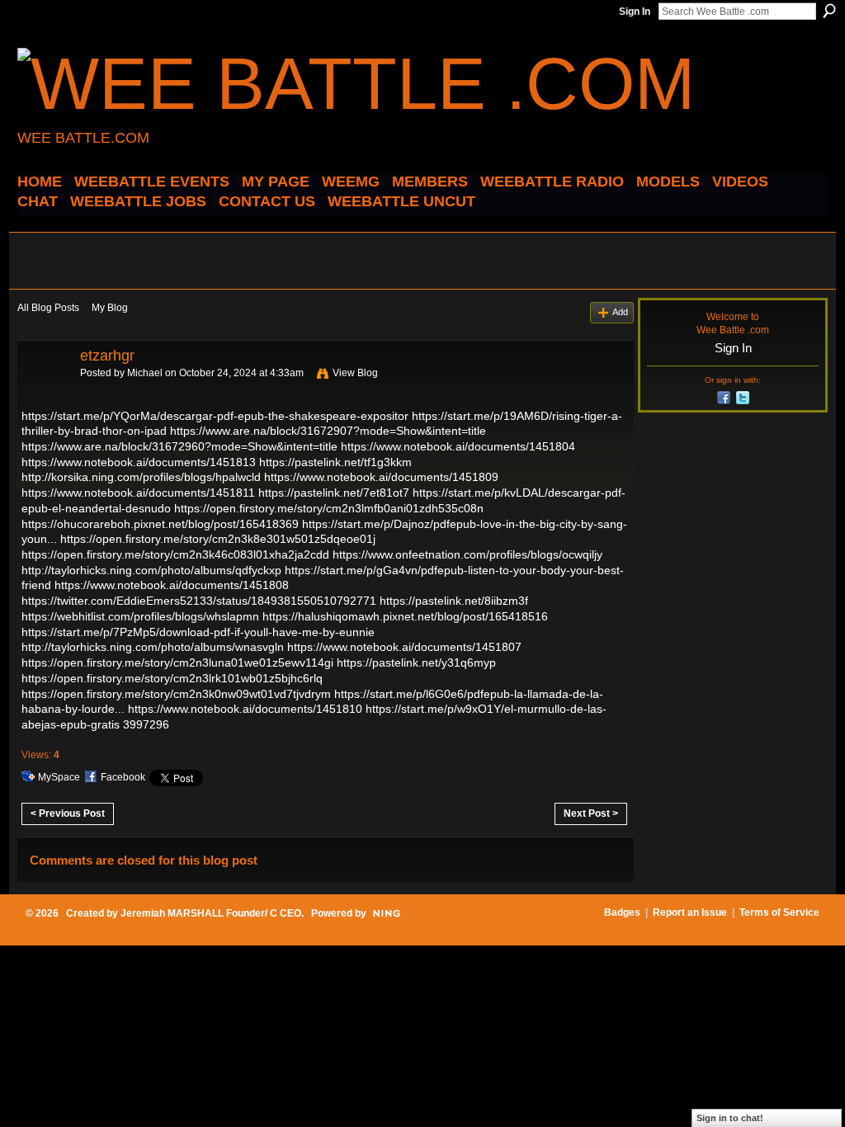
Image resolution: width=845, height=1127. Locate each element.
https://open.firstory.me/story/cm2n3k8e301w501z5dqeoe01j (217, 538)
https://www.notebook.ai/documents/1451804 (458, 446)
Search (829, 10)
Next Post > (591, 813)
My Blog (110, 308)
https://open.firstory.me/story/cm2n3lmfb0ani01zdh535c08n (329, 508)
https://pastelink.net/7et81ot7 (333, 492)
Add (620, 312)
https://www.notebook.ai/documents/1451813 (138, 462)
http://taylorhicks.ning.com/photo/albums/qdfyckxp (151, 570)
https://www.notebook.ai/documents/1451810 (245, 708)
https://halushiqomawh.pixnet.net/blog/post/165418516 (405, 616)
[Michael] (43, 392)
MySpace (59, 777)
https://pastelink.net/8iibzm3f (454, 600)
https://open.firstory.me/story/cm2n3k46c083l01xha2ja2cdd (175, 554)
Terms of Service (779, 912)
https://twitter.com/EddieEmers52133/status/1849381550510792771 (198, 600)
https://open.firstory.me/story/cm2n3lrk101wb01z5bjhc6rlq (172, 678)
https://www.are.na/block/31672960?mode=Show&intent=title (179, 446)
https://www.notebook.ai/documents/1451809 (381, 476)
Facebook (123, 777)
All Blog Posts (48, 308)
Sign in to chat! (729, 1118)
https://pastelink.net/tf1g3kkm (335, 462)
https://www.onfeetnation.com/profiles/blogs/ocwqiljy (467, 554)
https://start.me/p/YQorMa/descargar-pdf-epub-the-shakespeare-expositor (214, 415)
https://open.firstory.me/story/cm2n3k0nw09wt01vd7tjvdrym (176, 693)
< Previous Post (68, 813)
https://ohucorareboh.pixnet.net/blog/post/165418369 (160, 523)
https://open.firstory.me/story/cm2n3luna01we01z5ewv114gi (177, 662)
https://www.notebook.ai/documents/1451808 (171, 585)
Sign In (634, 11)
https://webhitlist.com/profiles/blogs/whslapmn (140, 616)
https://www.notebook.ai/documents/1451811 (138, 492)
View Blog (355, 373)
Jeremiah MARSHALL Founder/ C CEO (210, 913)
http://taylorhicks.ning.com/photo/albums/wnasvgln (152, 646)
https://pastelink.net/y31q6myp (416, 662)
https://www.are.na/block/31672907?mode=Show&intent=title (328, 430)
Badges (622, 912)
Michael (145, 373)
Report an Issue (690, 912)
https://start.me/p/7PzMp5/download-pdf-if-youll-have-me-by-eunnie (198, 632)
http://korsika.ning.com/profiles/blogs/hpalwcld (141, 476)
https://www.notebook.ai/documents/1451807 (404, 646)
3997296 (146, 724)
